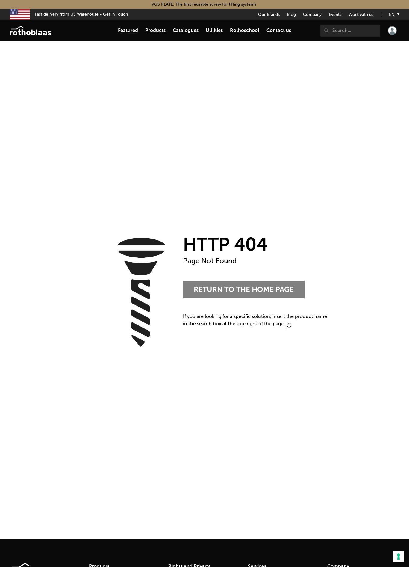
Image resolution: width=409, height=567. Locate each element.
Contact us (278, 30)
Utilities (214, 30)
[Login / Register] (392, 30)
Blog (291, 14)
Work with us (361, 14)
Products (155, 30)
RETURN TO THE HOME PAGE (244, 289)
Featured (128, 30)
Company (312, 14)
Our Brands (269, 14)
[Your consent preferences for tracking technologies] (398, 556)
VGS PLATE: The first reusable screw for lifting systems (204, 4)
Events (335, 14)
